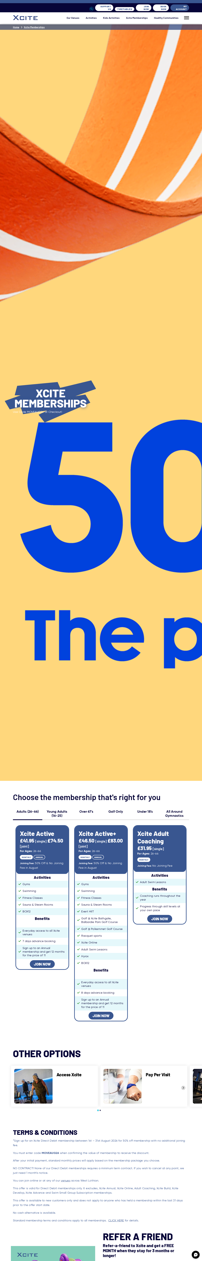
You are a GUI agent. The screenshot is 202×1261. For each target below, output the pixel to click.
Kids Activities (111, 17)
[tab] (98, 1110)
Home (16, 27)
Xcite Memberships (137, 17)
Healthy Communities (166, 17)
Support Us (105, 7)
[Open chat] (196, 1255)
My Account (181, 7)
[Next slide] (183, 1088)
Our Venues (73, 17)
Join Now (146, 7)
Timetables (124, 9)
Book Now (163, 7)
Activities (91, 17)
